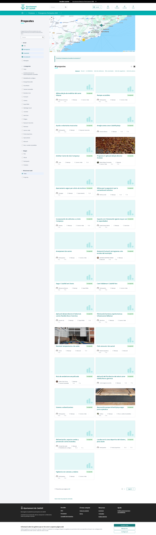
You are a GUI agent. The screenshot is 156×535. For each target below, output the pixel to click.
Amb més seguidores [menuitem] (120, 71)
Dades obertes (103, 516)
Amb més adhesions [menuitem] (99, 71)
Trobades (101, 513)
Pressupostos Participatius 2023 (48, 13)
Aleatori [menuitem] (77, 71)
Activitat (101, 511)
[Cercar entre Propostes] (43, 37)
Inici (62, 510)
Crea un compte (84, 511)
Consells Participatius (67, 516)
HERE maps (132, 51)
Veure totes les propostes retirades (63, 499)
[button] (24, 42)
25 (69, 489)
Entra (81, 513)
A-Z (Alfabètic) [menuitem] (89, 71)
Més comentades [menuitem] (109, 71)
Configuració (124, 531)
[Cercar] (65, 7)
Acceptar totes (124, 525)
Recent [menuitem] (82, 71)
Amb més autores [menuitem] (131, 71)
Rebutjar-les (124, 528)
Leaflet (126, 51)
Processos (31, 13)
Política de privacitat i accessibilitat (124, 511)
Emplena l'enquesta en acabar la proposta (68, 58)
